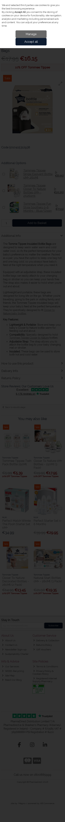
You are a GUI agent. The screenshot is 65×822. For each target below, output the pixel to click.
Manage (31, 34)
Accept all (31, 41)
